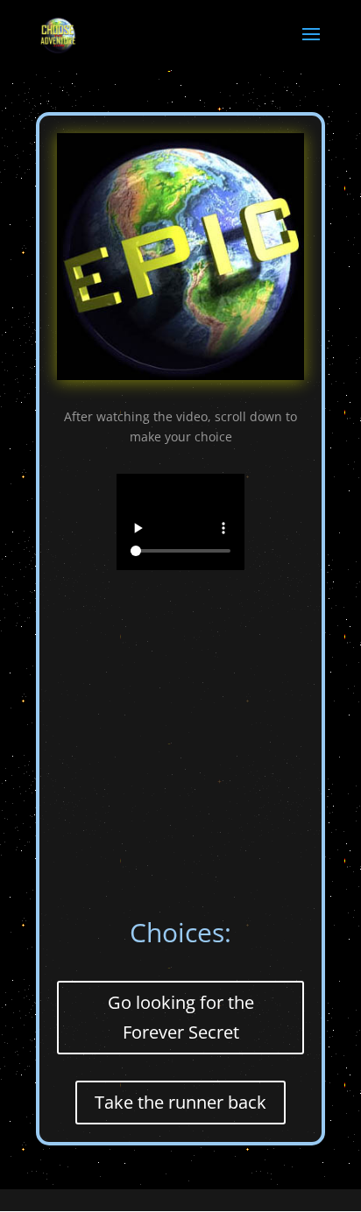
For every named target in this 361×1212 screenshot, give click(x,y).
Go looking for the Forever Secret (181, 1017)
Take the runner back (180, 1102)
